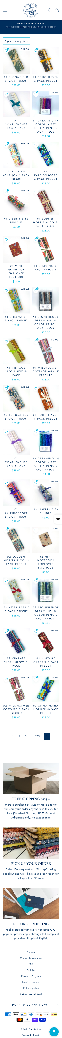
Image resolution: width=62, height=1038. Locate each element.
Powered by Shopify (31, 1035)
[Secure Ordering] (31, 903)
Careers (31, 952)
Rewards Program (31, 976)
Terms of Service (31, 982)
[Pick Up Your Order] (31, 843)
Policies (31, 970)
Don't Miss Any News (30, 1004)
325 (37, 736)
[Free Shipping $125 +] (31, 778)
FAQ (30, 964)
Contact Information (31, 958)
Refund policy (31, 988)
